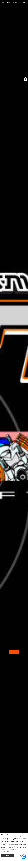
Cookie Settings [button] (14, 859)
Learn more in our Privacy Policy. (8, 849)
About (8, 2)
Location (15, 2)
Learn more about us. (6, 851)
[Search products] (25, 79)
